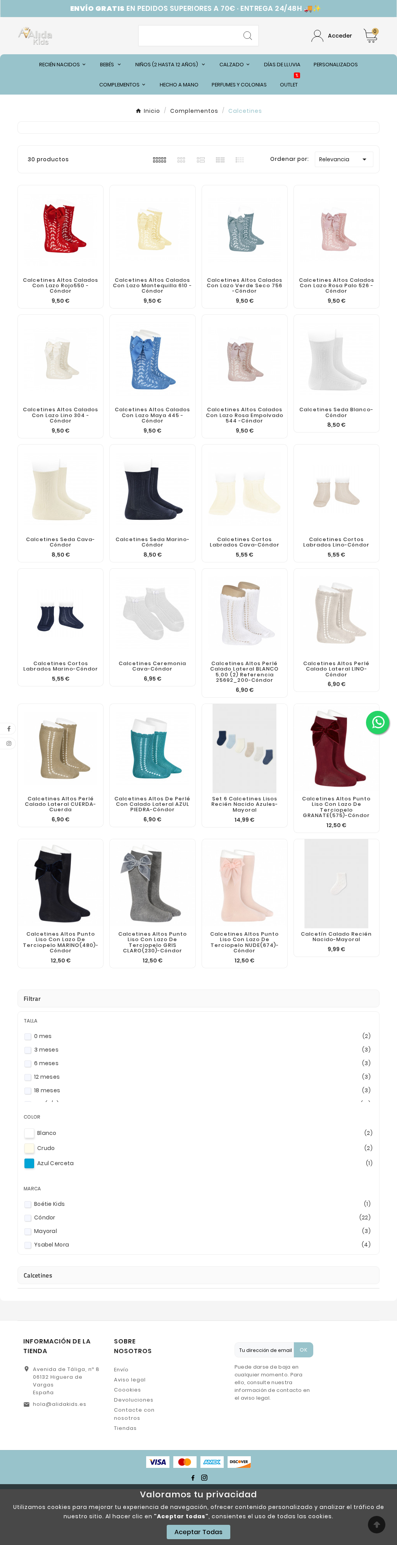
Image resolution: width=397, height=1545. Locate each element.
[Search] (247, 35)
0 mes (202, 1036)
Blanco (205, 1133)
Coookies (127, 1389)
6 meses (202, 1063)
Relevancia (344, 159)
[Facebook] (192, 1477)
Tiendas (125, 1428)
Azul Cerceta (205, 1163)
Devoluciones (134, 1400)
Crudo (205, 1148)
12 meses (202, 1077)
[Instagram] (204, 1477)
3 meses (202, 1050)
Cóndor (202, 1217)
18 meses (202, 1090)
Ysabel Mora (202, 1244)
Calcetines (38, 1275)
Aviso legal (130, 1379)
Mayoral (202, 1231)
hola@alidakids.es (59, 1404)
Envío (121, 1369)
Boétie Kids (202, 1204)
